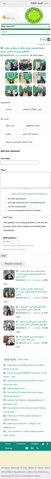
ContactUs (21, 443)
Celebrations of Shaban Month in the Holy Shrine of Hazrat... (23, 367)
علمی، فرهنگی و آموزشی (32, 109)
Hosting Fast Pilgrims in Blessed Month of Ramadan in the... (23, 402)
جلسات (8, 109)
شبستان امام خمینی (30, 133)
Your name (5, 158)
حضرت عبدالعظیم (33, 125)
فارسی (46, 3)
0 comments (23, 55)
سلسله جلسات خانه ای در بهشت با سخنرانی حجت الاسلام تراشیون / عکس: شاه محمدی (31, 292)
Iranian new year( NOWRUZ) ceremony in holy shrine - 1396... (25, 375)
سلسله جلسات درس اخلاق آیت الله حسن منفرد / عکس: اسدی (30, 338)
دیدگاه (4, 170)
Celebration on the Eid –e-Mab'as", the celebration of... (22, 425)
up (45, 39)
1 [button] (20, 22)
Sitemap (8, 448)
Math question (10, 238)
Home (7, 443)
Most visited (10, 359)
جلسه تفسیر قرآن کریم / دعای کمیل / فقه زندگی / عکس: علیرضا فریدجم (31, 308)
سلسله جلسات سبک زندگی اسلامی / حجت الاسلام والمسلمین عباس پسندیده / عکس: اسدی (31, 274)
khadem (34, 443)
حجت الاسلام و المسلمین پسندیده (19, 141)
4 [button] (27, 22)
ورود (4, 3)
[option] (34, 15)
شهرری (8, 133)
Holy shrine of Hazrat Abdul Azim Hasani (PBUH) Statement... (23, 394)
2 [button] (22, 22)
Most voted (23, 359)
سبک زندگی (10, 125)
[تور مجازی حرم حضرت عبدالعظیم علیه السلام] (11, 23)
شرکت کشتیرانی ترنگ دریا (10, 463)
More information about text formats (28, 194)
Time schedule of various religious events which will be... (23, 433)
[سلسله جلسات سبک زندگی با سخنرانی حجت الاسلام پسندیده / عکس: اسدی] (11, 65)
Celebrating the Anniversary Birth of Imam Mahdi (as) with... (23, 382)
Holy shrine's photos (16, 388)
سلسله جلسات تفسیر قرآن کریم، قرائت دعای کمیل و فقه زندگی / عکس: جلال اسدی (31, 323)
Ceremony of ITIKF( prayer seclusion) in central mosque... (22, 417)
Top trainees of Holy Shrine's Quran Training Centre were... (24, 410)
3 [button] (25, 22)
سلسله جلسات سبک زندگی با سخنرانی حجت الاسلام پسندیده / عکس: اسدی (23, 49)
